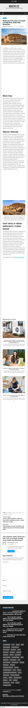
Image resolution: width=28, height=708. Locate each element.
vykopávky (5, 514)
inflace (11, 655)
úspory (17, 682)
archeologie (8, 512)
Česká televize (7, 685)
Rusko (10, 677)
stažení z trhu (17, 677)
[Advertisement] (14, 79)
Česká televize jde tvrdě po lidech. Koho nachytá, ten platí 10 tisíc (14, 635)
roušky (5, 677)
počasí (19, 670)
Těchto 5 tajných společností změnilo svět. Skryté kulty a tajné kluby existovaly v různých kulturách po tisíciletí (13, 519)
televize (5, 680)
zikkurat (10, 514)
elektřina (5, 655)
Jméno (5, 580)
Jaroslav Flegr (15, 657)
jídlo (22, 657)
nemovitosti (15, 662)
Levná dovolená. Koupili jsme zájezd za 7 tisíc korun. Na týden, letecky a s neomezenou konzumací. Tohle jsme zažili (14, 612)
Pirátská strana (7, 670)
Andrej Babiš (6, 644)
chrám (13, 512)
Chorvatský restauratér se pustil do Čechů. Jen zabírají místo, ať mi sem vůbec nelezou (13, 630)
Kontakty (5, 694)
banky (17, 644)
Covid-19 (13, 649)
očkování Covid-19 (8, 667)
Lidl (19, 660)
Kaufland (5, 660)
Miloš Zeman (6, 662)
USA (10, 680)
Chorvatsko (6, 649)
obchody (12, 665)
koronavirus (13, 660)
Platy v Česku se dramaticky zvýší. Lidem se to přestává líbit (14, 396)
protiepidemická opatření (9, 672)
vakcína (15, 680)
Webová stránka (7, 591)
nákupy (22, 662)
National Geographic (19, 257)
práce (19, 672)
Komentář (6, 562)
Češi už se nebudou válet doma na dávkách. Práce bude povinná (14, 369)
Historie (4, 18)
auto (13, 644)
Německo (5, 665)
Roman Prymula (15, 675)
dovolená (5, 652)
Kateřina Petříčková (8, 26)
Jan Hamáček (6, 657)
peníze (16, 667)
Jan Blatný (17, 655)
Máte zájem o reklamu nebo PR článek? (13, 696)
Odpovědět (11, 551)
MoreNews (24, 703)
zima (12, 682)
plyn (14, 670)
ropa (23, 512)
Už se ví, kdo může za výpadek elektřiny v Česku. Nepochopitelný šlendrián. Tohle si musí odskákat (13, 618)
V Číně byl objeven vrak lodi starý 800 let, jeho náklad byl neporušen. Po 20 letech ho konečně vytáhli (13, 527)
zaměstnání (6, 682)
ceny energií (6, 647)
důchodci (12, 652)
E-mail (5, 585)
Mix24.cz (14, 6)
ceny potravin (15, 647)
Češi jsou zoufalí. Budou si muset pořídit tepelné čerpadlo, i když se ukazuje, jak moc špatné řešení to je (14, 341)
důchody (19, 652)
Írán (17, 512)
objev (20, 512)
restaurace (6, 675)
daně (19, 649)
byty (22, 644)
